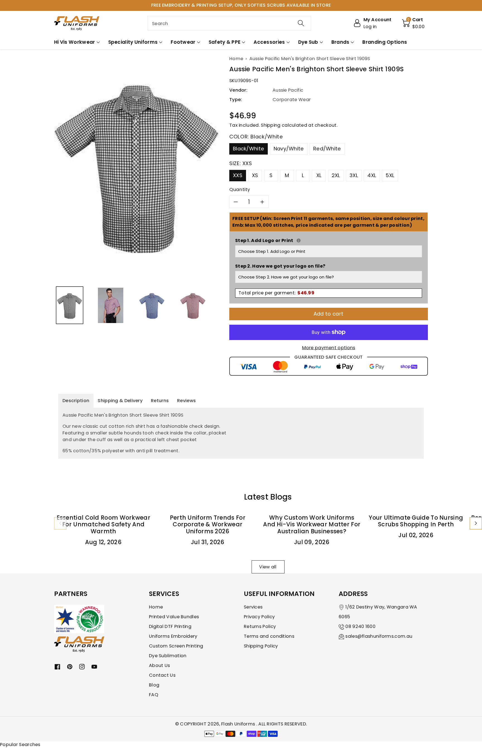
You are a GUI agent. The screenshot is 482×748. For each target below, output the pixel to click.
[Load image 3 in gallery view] (152, 305)
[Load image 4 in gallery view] (193, 305)
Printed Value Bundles (174, 616)
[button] (413, 23)
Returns (160, 400)
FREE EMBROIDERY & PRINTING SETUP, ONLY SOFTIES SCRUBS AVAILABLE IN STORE (241, 5)
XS (255, 175)
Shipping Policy (261, 646)
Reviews (186, 400)
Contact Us (162, 675)
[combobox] (229, 23)
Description (75, 400)
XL (319, 175)
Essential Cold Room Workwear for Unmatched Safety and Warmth (103, 525)
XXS (237, 175)
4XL (371, 175)
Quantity (239, 189)
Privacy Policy (259, 616)
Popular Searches (20, 744)
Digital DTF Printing (170, 626)
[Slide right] (476, 523)
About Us (159, 665)
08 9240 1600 (360, 626)
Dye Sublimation (168, 655)
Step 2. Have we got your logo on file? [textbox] (280, 266)
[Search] (301, 23)
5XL (389, 175)
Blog (154, 685)
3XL (354, 175)
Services (253, 607)
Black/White (248, 148)
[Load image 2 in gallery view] (110, 305)
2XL (336, 175)
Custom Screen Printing (176, 646)
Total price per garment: (276, 293)
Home (156, 607)
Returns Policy (260, 626)
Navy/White (289, 148)
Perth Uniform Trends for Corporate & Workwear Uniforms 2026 (207, 525)
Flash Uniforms (238, 724)
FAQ (153, 694)
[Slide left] (60, 523)
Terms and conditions (269, 636)
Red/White (327, 148)
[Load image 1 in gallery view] (69, 305)
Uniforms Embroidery (173, 636)
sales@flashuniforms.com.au (378, 636)
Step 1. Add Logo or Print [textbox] (328, 240)
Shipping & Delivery (120, 400)
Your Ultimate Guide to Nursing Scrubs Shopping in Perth (416, 521)
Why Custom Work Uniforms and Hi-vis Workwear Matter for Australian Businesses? (311, 525)
